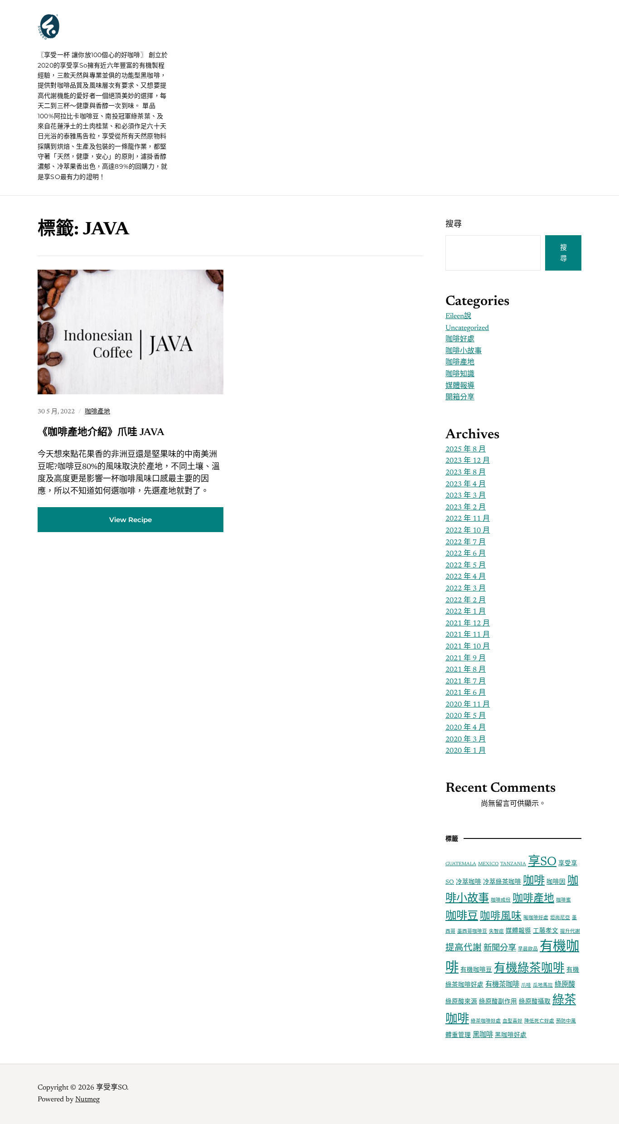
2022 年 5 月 (465, 565)
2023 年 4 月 (465, 484)
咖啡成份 (501, 900)
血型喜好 (512, 1021)
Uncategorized (467, 328)
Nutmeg (87, 1099)
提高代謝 (463, 948)
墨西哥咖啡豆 (472, 931)
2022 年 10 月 (467, 530)
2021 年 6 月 (465, 693)
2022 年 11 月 (467, 519)
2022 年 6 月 (465, 553)
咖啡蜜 (563, 900)
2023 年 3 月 (465, 495)
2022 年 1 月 (465, 611)
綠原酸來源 (461, 1002)
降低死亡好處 (539, 1021)
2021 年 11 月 (467, 635)
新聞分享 (500, 948)
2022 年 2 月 (465, 600)
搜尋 (453, 225)
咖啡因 (556, 882)
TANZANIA (513, 864)
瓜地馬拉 (543, 985)
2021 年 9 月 (465, 658)
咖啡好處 (459, 339)
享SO (542, 862)
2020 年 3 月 (465, 739)
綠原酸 (565, 985)
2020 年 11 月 (467, 704)
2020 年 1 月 (465, 751)
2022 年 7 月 (465, 542)
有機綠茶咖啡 (529, 969)
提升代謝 (570, 931)
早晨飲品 (528, 949)
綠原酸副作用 (498, 1002)
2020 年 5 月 (465, 716)
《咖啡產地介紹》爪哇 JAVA (101, 433)
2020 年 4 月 (465, 728)
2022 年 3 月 (465, 588)
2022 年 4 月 (465, 577)
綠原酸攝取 (535, 1002)
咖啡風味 (501, 916)
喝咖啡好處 (535, 918)
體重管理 (458, 1035)
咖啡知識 (459, 374)
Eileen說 (458, 316)
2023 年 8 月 (465, 472)
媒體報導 (459, 386)
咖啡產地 (97, 412)
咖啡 (534, 881)
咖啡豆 (461, 916)
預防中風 (566, 1021)
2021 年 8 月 (465, 669)
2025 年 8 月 (465, 449)
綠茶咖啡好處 (486, 1021)
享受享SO (91, 36)
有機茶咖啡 (502, 985)
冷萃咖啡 (468, 882)
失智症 (496, 931)
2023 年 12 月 (467, 461)
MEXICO (488, 864)
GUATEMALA (460, 864)
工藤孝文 (545, 931)
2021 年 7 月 (465, 681)
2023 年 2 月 (465, 507)
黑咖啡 (483, 1035)
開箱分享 (459, 397)
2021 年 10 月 (467, 646)
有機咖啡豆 (476, 970)
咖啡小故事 (463, 351)
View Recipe (130, 519)
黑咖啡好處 (511, 1035)
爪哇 (526, 985)
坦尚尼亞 (560, 918)
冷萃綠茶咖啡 (502, 882)
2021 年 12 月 (467, 623)
